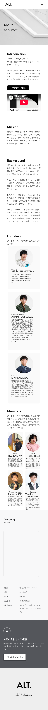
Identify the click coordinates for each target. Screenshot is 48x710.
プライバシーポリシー (22, 694)
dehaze (42, 4)
